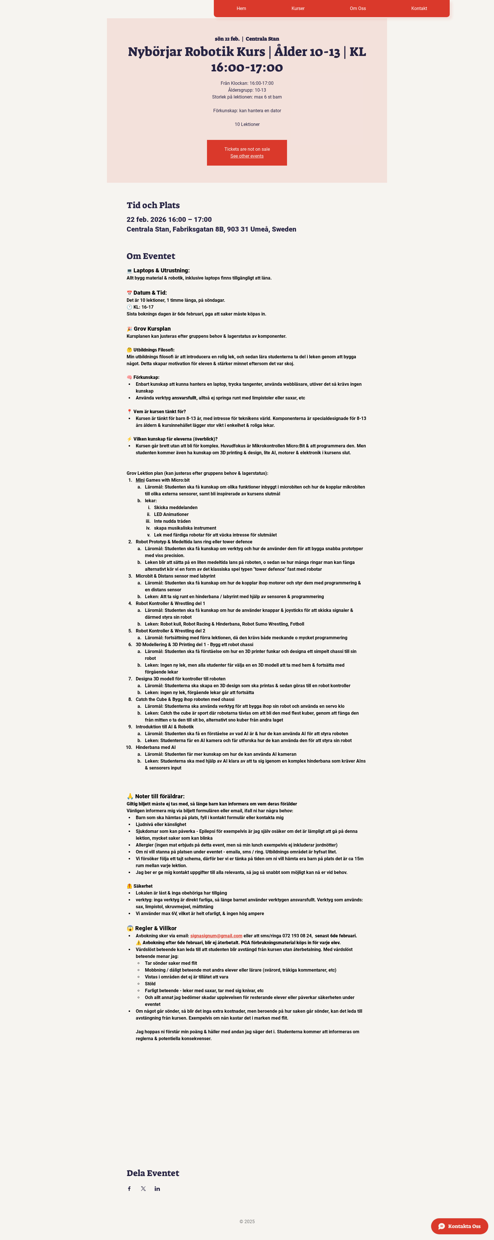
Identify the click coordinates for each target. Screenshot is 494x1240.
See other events (247, 156)
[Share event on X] (143, 1188)
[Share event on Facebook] (129, 1188)
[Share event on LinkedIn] (157, 1188)
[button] (298, 8)
